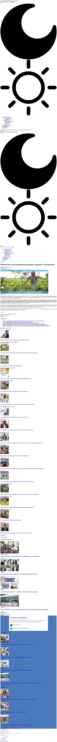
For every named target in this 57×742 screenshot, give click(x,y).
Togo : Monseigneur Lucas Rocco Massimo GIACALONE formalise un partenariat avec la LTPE (15, 657)
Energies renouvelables (4, 701)
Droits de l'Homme (3, 380)
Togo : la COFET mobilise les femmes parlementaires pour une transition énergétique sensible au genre (21, 322)
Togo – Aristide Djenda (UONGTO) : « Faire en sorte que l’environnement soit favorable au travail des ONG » (17, 404)
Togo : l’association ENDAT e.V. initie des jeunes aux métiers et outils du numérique (17, 321)
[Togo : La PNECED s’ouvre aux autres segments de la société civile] (4, 517)
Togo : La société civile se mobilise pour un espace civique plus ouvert (11, 365)
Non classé (6, 554)
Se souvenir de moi (5, 737)
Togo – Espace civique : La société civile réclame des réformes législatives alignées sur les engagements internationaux (19, 352)
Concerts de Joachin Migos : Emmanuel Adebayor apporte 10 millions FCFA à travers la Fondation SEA (20, 556)
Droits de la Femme (3, 727)
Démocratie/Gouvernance (4, 367)
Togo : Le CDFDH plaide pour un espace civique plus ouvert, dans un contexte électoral (14, 417)
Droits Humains (3, 483)
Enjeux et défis (3, 342)
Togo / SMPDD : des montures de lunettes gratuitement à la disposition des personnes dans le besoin (19, 591)
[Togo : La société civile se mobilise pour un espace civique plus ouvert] (4, 363)
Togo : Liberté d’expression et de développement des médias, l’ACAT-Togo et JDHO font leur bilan (15, 378)
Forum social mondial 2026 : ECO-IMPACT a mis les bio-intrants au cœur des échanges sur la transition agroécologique (24, 323)
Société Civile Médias (4, 267)
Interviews (8, 342)
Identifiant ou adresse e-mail (5, 732)
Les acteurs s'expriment (14, 342)
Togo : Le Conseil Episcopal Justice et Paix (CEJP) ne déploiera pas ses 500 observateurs (14, 391)
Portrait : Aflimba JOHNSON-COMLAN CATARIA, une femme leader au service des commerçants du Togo (17, 507)
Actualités (2, 554)
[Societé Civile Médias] (9, 0)
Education (2, 714)
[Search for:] (5, 315)
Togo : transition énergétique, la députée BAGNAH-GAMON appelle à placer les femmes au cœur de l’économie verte (24, 320)
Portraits (1, 509)
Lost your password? (4, 741)
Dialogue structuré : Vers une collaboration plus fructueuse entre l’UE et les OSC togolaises (14, 455)
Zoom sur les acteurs (7, 509)
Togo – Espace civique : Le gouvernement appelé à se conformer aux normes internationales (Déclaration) (17, 481)
